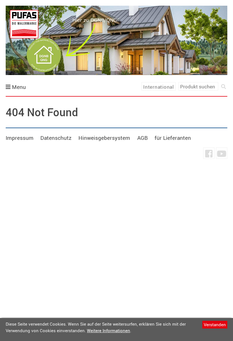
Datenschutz (56, 138)
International (158, 87)
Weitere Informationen (108, 330)
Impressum (20, 138)
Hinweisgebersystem (104, 138)
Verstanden (215, 324)
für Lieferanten (173, 138)
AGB (142, 138)
